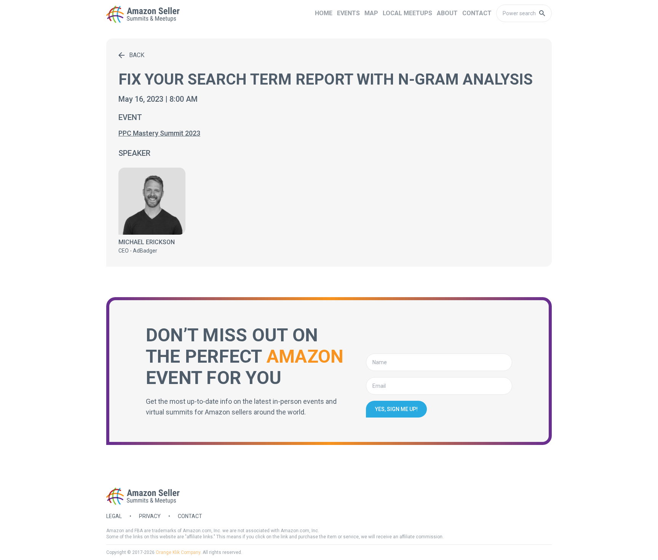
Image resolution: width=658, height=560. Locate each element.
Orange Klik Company (178, 552)
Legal (114, 516)
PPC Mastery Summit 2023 (159, 133)
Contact (190, 516)
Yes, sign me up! (396, 409)
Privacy (150, 516)
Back (136, 55)
